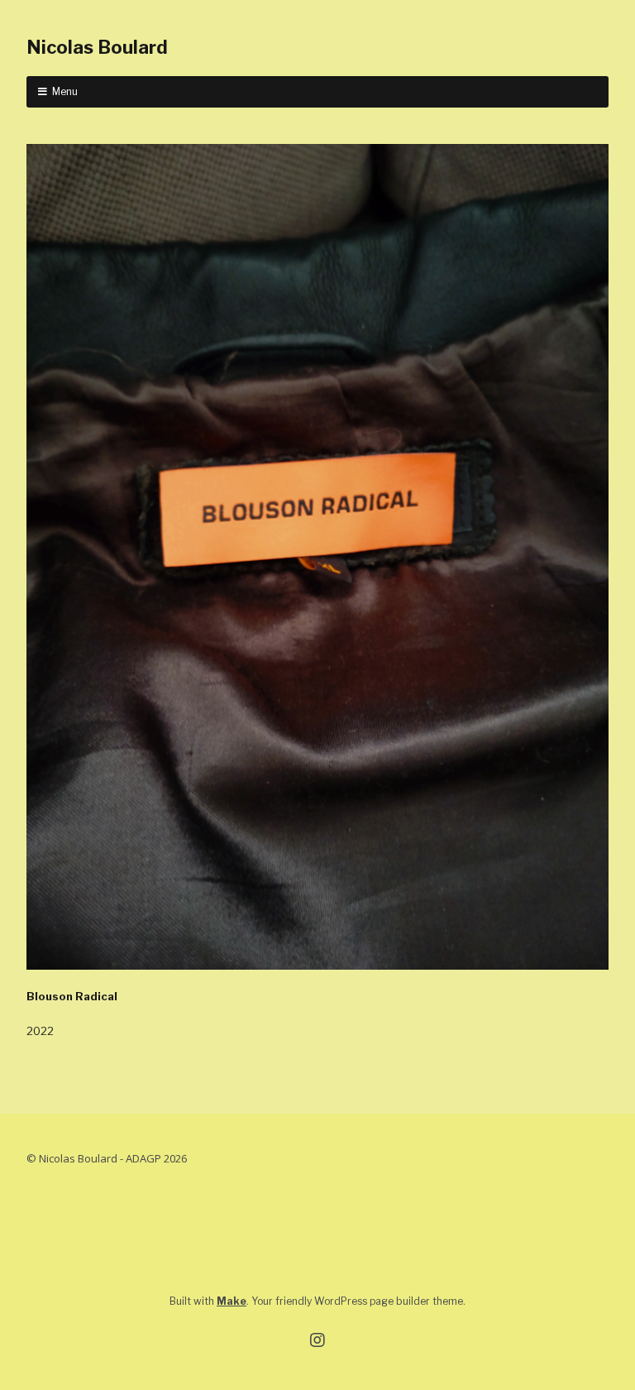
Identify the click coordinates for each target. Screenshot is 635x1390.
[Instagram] (317, 1340)
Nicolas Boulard (97, 47)
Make (231, 1301)
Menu (65, 91)
